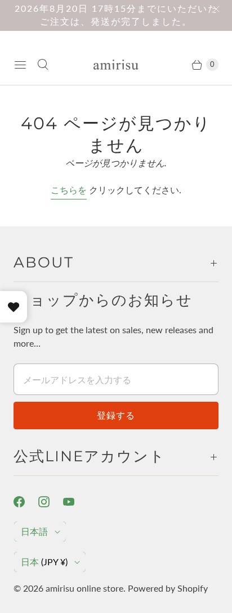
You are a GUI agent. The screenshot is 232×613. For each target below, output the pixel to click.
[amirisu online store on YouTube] (75, 501)
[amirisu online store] (116, 65)
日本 (44, 561)
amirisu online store (84, 588)
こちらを (69, 189)
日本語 (34, 531)
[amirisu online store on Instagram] (50, 501)
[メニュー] (20, 64)
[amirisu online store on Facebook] (26, 501)
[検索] (43, 64)
